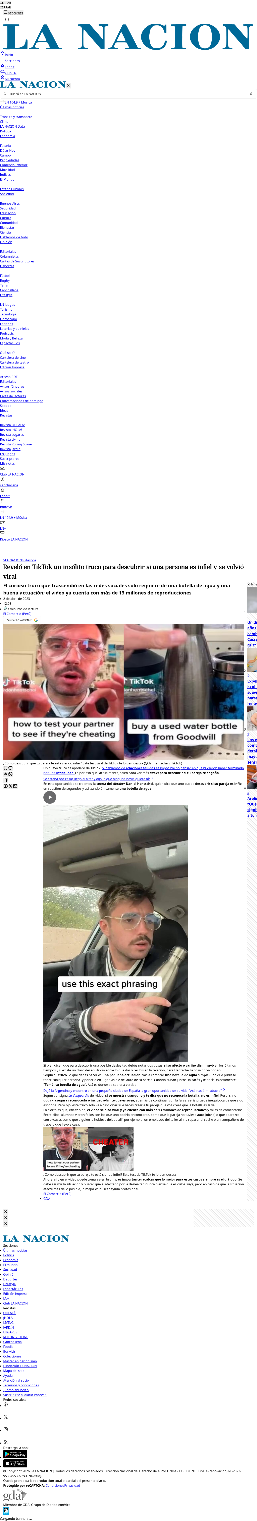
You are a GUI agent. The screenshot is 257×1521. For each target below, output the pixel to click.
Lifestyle (29, 560)
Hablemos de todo (14, 237)
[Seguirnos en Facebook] (5, 1405)
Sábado (5, 405)
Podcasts (7, 333)
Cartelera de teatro (14, 362)
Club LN (10, 73)
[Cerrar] (68, 85)
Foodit (9, 67)
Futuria (5, 145)
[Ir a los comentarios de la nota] (10, 768)
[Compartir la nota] (5, 774)
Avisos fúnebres (12, 386)
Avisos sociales (11, 391)
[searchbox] (127, 93)
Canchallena (9, 290)
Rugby (5, 280)
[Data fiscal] (6, 1514)
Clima (4, 121)
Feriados (6, 324)
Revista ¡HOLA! (11, 430)
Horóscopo (8, 319)
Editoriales (8, 251)
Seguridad (8, 208)
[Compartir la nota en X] (10, 786)
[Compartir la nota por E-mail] (15, 786)
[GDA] (15, 1500)
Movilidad (7, 170)
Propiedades (9, 160)
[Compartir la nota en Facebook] (5, 786)
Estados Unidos (12, 189)
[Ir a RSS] (5, 1443)
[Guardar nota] (5, 768)
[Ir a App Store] (15, 1466)
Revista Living (10, 439)
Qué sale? (7, 353)
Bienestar (7, 227)
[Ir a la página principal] (128, 49)
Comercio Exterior (14, 165)
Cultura (5, 218)
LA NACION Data (12, 126)
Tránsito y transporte (16, 117)
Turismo (6, 309)
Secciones (12, 61)
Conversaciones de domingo (21, 401)
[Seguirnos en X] (5, 1418)
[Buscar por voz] (251, 94)
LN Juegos (7, 304)
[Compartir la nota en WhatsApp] (10, 774)
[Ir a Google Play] (15, 1457)
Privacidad (72, 1485)
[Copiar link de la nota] (5, 780)
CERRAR (5, 2)
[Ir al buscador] (7, 20)
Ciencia (5, 232)
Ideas (4, 410)
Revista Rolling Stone (16, 444)
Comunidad (9, 222)
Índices (5, 174)
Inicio (9, 55)
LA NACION (12, 560)
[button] (128, 311)
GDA (46, 1198)
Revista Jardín (10, 449)
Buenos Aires (10, 203)
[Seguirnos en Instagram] (5, 1430)
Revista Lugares (12, 434)
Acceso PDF (8, 377)
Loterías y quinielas (14, 328)
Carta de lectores (13, 396)
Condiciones (55, 1485)
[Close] (5, 1212)
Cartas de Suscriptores (17, 261)
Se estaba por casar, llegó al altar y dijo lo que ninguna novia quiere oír (96, 779)
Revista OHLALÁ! (12, 425)
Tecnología (8, 314)
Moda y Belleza (11, 338)
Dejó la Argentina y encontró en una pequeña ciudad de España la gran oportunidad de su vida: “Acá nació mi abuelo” (132, 1090)
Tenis (4, 285)
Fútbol (5, 275)
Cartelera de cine (13, 357)
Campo (5, 155)
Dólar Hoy (7, 150)
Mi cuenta (12, 79)
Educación (8, 213)
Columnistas (9, 256)
